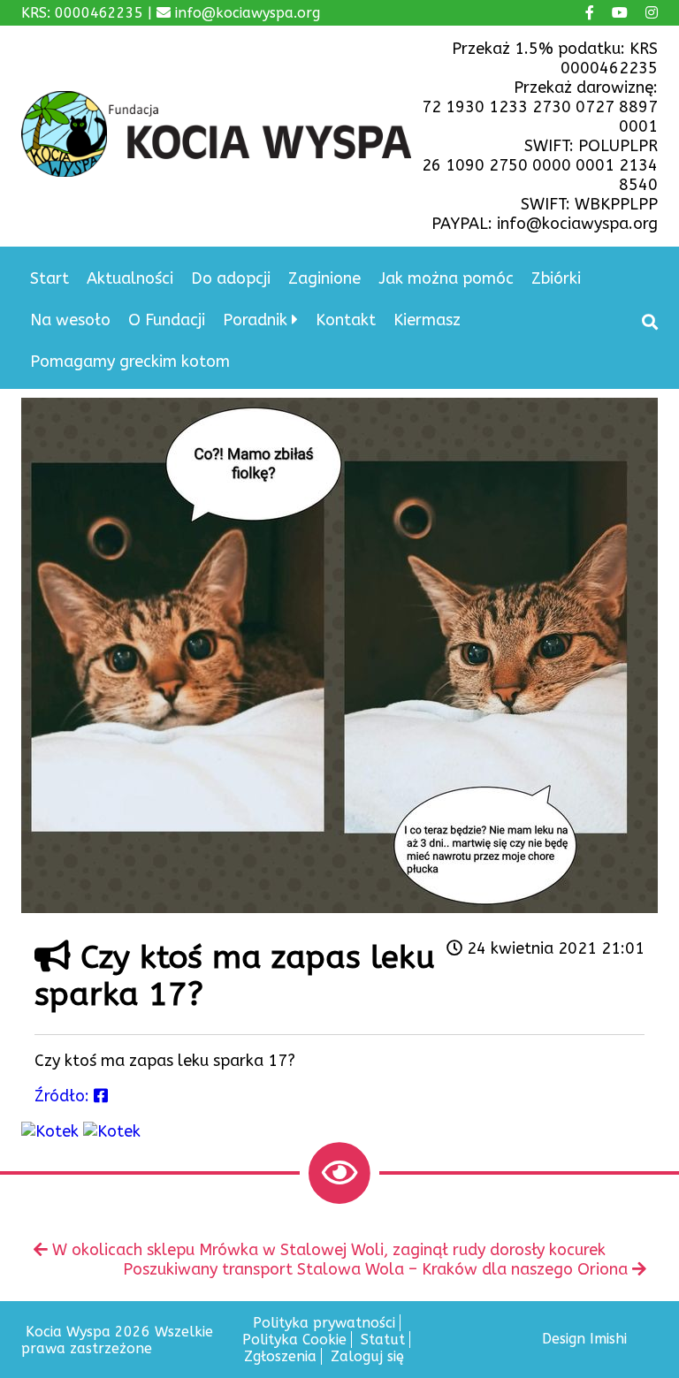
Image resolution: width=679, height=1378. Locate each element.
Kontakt (346, 320)
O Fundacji (166, 320)
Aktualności (130, 278)
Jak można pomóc (446, 278)
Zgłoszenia (280, 1356)
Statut (383, 1339)
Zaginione (324, 278)
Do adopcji (231, 278)
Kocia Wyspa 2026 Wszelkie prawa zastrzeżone (117, 1340)
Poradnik (255, 320)
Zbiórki (556, 278)
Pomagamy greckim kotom (130, 361)
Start (49, 278)
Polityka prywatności (324, 1322)
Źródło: (64, 1096)
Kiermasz (427, 320)
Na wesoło (70, 320)
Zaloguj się (367, 1356)
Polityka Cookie (294, 1339)
